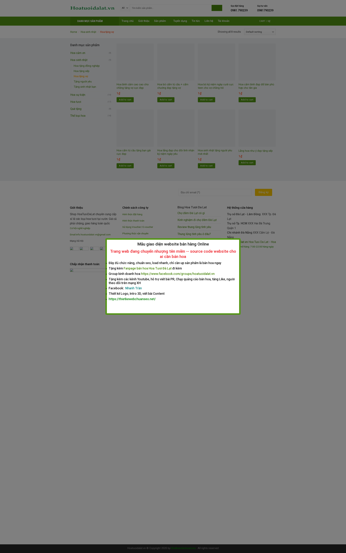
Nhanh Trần (133, 288)
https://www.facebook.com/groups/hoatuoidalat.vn (178, 274)
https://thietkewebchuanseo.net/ (132, 299)
